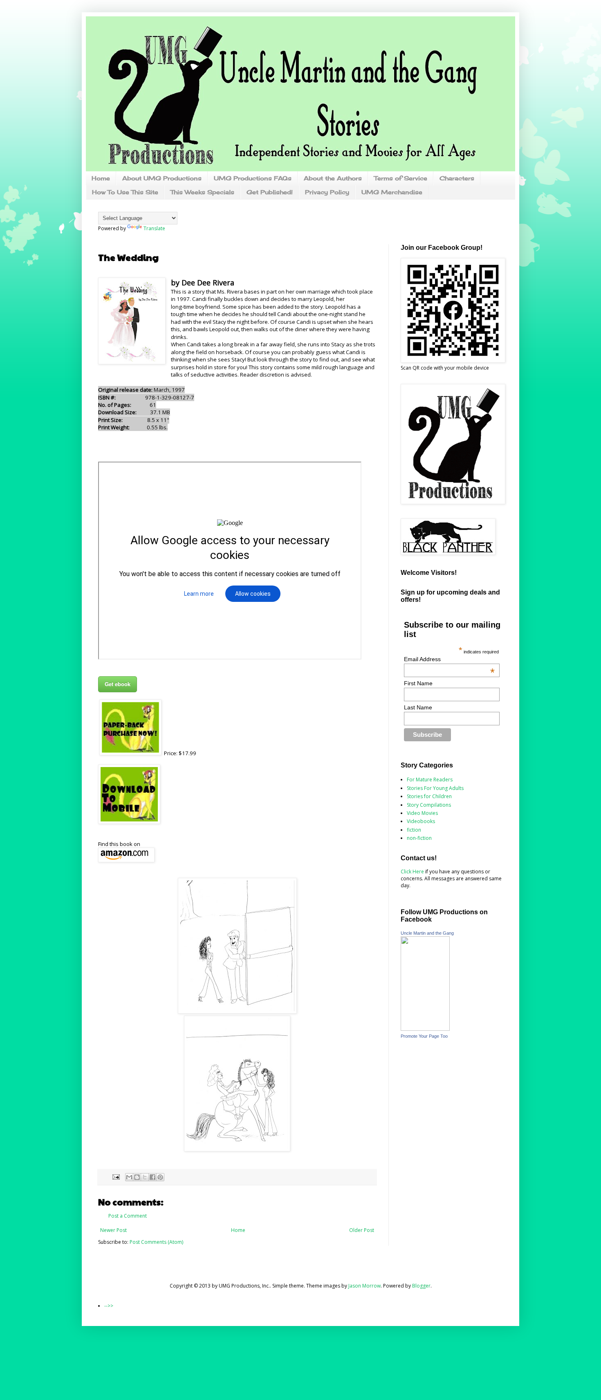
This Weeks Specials (202, 191)
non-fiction (419, 838)
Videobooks (421, 821)
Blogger (421, 1285)
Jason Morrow (364, 1285)
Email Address (449, 659)
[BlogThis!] (137, 1177)
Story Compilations (429, 804)
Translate (154, 228)
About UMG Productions (162, 178)
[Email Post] (115, 1176)
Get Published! (270, 191)
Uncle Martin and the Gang (427, 933)
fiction (414, 829)
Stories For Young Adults (435, 788)
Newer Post (113, 1230)
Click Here (412, 871)
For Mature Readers (430, 779)
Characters (457, 178)
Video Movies (422, 813)
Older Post (361, 1230)
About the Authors (333, 178)
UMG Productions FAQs (253, 178)
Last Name (418, 707)
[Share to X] (145, 1177)
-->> (108, 1305)
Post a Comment (127, 1215)
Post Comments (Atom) (156, 1241)
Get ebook (117, 684)
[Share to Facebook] (152, 1177)
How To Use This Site (125, 191)
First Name (418, 683)
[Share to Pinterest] (160, 1177)
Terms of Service (400, 178)
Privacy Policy (327, 191)
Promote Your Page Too (424, 1036)
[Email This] (129, 1177)
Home (101, 178)
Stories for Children (429, 796)
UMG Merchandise (391, 191)
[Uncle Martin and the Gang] (425, 1028)
